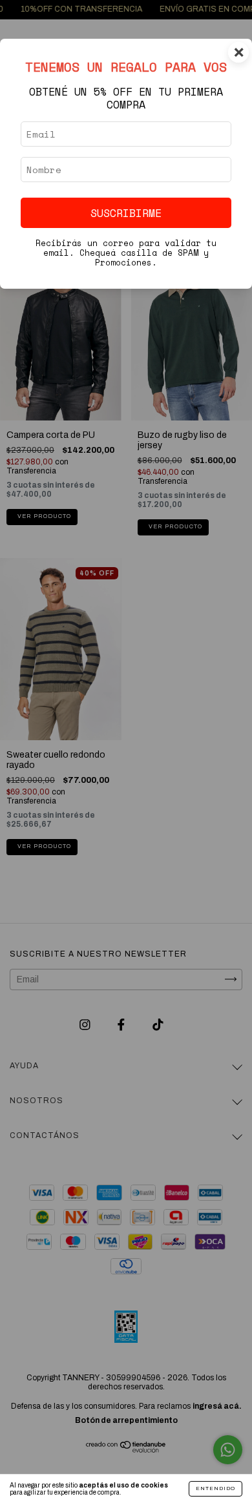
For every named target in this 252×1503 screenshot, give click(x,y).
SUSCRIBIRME (126, 213)
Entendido (215, 1488)
